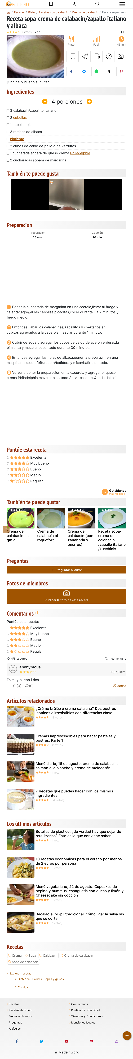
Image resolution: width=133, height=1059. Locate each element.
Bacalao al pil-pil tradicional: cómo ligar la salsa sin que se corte (80, 916)
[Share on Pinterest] (121, 71)
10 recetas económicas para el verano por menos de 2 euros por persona (79, 861)
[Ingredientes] (6, 529)
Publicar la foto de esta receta (66, 600)
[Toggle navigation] (122, 4)
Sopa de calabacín (25, 962)
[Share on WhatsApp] (96, 71)
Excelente (38, 457)
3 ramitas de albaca (26, 132)
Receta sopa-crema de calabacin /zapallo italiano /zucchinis (112, 540)
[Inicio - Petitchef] (8, 12)
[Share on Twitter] (109, 71)
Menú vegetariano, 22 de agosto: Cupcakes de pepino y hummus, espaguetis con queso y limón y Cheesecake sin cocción (80, 890)
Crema (17, 955)
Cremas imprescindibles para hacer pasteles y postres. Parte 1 (76, 738)
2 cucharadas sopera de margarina (38, 160)
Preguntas (15, 1022)
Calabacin (50, 955)
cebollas (20, 118)
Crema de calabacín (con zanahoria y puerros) (80, 538)
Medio (35, 475)
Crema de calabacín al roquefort (47, 535)
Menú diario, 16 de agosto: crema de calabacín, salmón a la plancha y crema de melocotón (77, 765)
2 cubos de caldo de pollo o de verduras (43, 146)
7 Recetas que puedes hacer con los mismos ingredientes (74, 793)
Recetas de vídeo (20, 1010)
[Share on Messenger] (84, 71)
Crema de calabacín (78, 955)
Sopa (32, 955)
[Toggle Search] (97, 4)
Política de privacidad (85, 1010)
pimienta (17, 139)
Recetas (14, 1004)
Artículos (15, 1028)
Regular (36, 481)
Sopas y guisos (54, 979)
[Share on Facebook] (71, 71)
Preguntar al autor (68, 570)
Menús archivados (21, 1016)
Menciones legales (83, 1022)
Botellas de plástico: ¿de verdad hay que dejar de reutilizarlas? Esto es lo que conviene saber (78, 833)
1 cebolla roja (21, 125)
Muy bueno (39, 463)
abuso (121, 686)
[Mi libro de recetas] (51, 4)
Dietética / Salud (29, 979)
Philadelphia (80, 153)
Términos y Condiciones (87, 1016)
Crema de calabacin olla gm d (18, 535)
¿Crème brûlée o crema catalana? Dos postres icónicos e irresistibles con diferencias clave (76, 710)
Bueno (35, 469)
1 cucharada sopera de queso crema (50, 153)
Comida (23, 987)
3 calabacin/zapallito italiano (33, 110)
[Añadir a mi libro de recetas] (72, 56)
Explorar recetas (20, 973)
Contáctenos (79, 1004)
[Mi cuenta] (74, 4)
